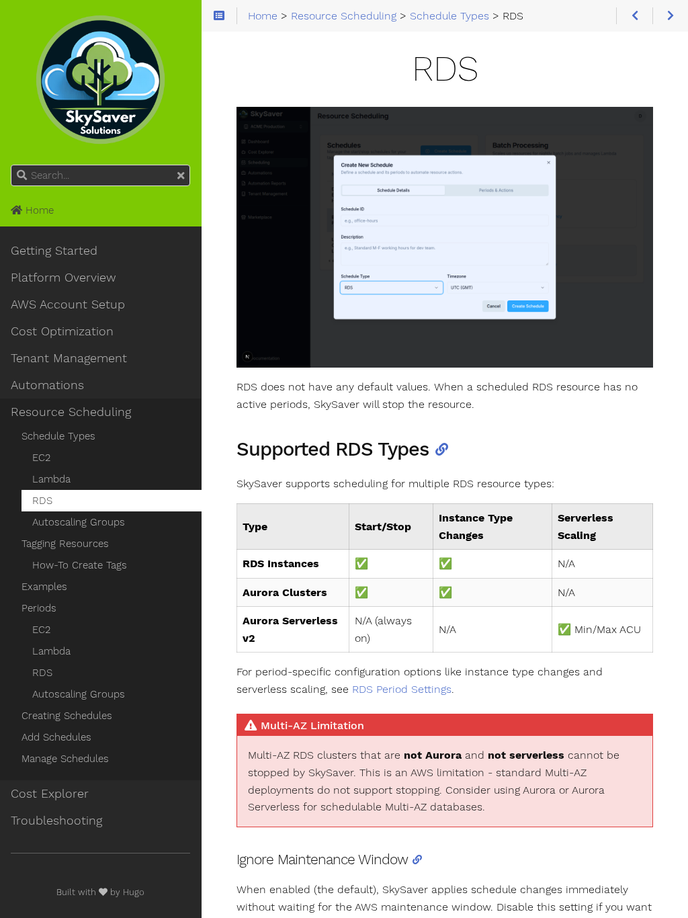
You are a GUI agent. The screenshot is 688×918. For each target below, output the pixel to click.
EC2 (41, 458)
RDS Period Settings (402, 689)
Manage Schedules (65, 759)
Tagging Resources (65, 544)
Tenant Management (69, 358)
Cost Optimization (62, 331)
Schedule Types (58, 436)
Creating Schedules (67, 716)
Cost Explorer (50, 793)
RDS (42, 501)
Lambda (51, 479)
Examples (44, 587)
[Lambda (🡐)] (634, 16)
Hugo (133, 892)
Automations (47, 385)
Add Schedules (56, 737)
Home (38, 210)
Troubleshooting (56, 820)
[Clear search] (180, 176)
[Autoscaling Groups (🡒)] (670, 16)
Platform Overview (63, 277)
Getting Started (54, 250)
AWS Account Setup (68, 304)
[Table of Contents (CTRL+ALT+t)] (219, 16)
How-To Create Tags (79, 565)
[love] (103, 892)
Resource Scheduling (71, 412)
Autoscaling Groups (78, 522)
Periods (39, 608)
